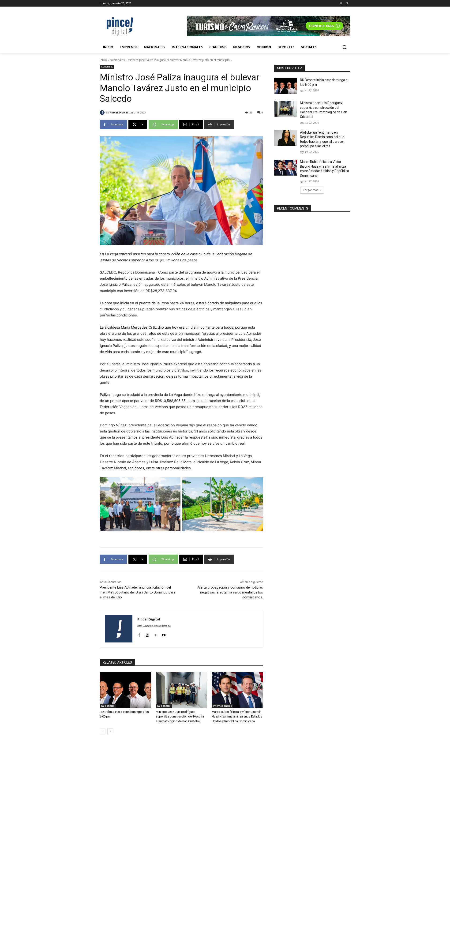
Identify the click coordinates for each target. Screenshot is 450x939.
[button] (344, 47)
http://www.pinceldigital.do (154, 625)
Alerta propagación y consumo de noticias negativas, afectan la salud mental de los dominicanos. (230, 592)
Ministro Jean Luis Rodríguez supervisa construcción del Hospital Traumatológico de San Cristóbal (180, 716)
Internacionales (222, 705)
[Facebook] (139, 634)
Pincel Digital (119, 112)
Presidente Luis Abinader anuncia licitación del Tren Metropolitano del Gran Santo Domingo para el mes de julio (137, 592)
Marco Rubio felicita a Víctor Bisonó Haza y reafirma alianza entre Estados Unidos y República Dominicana (237, 716)
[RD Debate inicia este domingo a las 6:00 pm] (125, 690)
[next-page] (110, 731)
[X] (347, 3)
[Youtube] (163, 634)
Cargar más (310, 190)
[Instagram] (341, 3)
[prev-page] (103, 731)
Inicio (103, 60)
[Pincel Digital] (103, 112)
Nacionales (117, 60)
